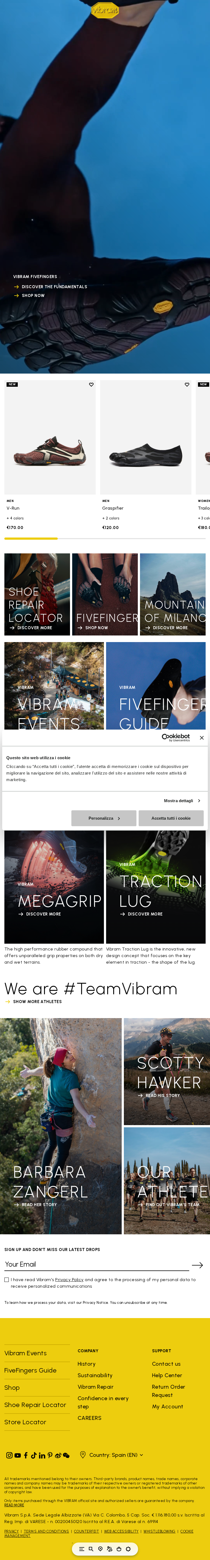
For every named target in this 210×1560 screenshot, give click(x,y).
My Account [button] (167, 1406)
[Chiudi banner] (202, 738)
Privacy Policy (69, 1279)
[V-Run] (50, 437)
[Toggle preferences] (128, 1549)
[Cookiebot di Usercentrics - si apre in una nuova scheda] (166, 738)
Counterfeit (86, 1531)
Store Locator (25, 1422)
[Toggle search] (91, 1549)
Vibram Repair (95, 1386)
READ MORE (14, 1505)
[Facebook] (25, 1454)
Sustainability (95, 1375)
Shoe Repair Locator (35, 1405)
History (87, 1363)
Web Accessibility (121, 1531)
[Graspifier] (145, 437)
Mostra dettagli (178, 800)
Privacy (11, 1531)
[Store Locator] (100, 1549)
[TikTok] (34, 1454)
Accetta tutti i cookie (171, 818)
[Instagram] (9, 1454)
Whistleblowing (160, 1531)
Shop (12, 1387)
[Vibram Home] (105, 10)
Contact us (166, 1363)
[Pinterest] (50, 1454)
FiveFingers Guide (31, 1370)
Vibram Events (25, 1353)
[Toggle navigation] (81, 1549)
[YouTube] (17, 1454)
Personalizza (101, 818)
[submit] (197, 1265)
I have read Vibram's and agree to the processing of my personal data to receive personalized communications (103, 1283)
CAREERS (89, 1418)
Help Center (167, 1375)
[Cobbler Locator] (109, 1549)
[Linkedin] (42, 1454)
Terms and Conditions (46, 1531)
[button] (111, 1454)
